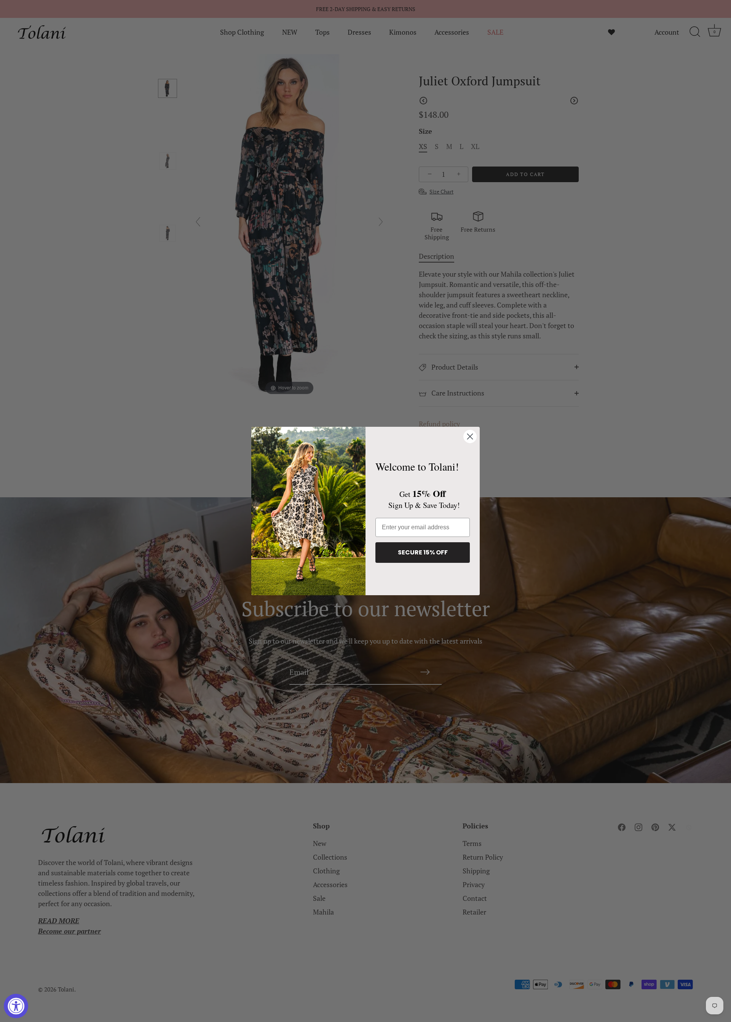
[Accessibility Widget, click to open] (16, 1006)
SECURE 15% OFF (423, 552)
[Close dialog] (470, 436)
